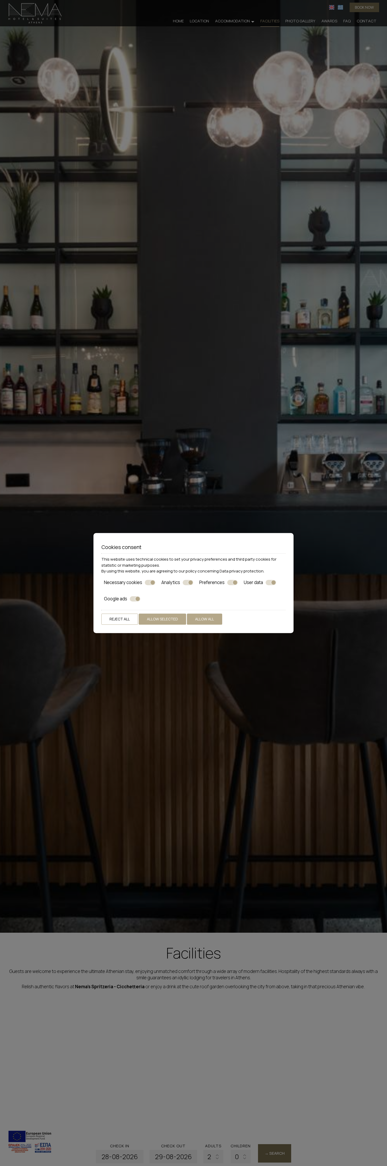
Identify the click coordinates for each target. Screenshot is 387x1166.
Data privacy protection (242, 571)
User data (253, 582)
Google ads (115, 599)
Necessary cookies (123, 582)
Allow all (204, 618)
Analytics (170, 582)
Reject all (120, 618)
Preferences (212, 582)
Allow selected (162, 618)
